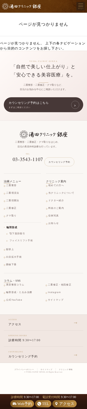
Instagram (54, 292)
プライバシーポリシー (24, 369)
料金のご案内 (56, 208)
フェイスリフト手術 (21, 240)
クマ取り (11, 215)
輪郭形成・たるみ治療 (19, 292)
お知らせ (53, 223)
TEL (45, 404)
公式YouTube (14, 299)
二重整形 (11, 185)
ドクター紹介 (56, 200)
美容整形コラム (15, 284)
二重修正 (11, 208)
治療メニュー (12, 181)
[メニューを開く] (80, 6)
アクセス (66, 404)
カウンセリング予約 (59, 162)
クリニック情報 (66, 369)
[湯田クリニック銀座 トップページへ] (43, 134)
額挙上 (10, 249)
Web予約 (24, 404)
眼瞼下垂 (11, 264)
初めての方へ (56, 185)
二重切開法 (12, 200)
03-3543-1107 (28, 159)
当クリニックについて (61, 193)
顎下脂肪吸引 (17, 233)
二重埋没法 (12, 193)
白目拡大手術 (14, 257)
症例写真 (53, 215)
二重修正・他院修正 (59, 284)
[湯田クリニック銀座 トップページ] (21, 6)
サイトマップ (56, 299)
